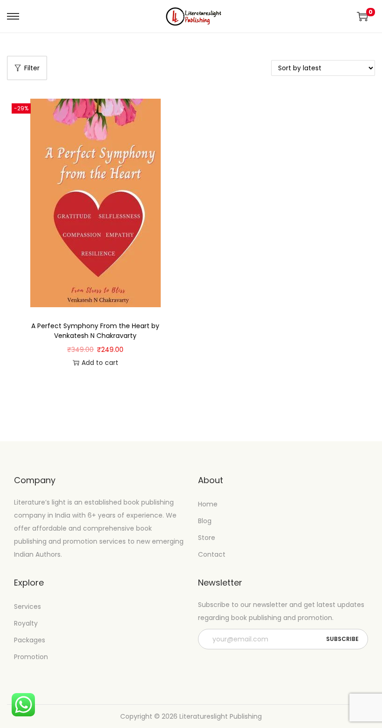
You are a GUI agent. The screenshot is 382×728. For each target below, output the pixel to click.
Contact (211, 554)
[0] (362, 16)
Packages (29, 640)
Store (206, 537)
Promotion (31, 656)
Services (27, 606)
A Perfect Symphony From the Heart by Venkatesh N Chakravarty (95, 330)
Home (208, 504)
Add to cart (100, 362)
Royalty (26, 623)
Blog (204, 521)
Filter (32, 68)
